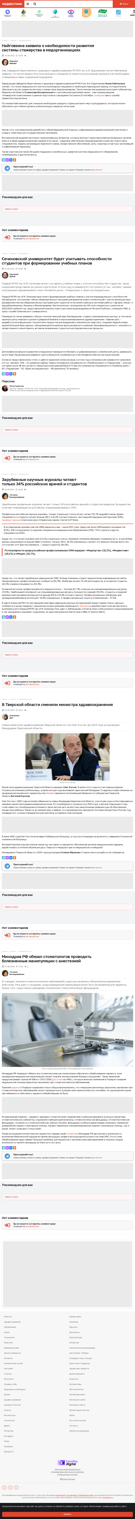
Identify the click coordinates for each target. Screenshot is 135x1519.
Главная (5, 40)
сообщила (99, 95)
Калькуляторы (75, 1337)
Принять (67, 1514)
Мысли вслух (10, 1415)
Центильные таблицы (79, 1353)
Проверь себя (10, 1384)
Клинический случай (13, 1363)
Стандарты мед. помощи (80, 1358)
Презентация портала (79, 1410)
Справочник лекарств (79, 1368)
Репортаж (8, 1431)
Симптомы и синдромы (79, 1363)
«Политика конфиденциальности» (67, 1469)
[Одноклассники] (14, 160)
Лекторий (8, 1368)
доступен (57, 1079)
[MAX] (7, 160)
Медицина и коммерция (14, 1389)
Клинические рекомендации (82, 1348)
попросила (72, 1133)
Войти (125, 4)
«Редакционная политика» (67, 1475)
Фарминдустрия (11, 1348)
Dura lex (7, 1410)
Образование (23, 253)
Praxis (6, 1441)
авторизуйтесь (32, 238)
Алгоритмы (74, 1343)
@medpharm (96, 170)
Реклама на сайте (77, 1400)
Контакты (73, 1426)
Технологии (9, 1337)
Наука (6, 1332)
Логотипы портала (77, 1420)
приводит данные (11, 520)
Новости (13, 40)
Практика (8, 1343)
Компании (73, 1322)
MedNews (8, 1446)
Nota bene (8, 1379)
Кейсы (72, 1415)
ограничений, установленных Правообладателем (74, 1495)
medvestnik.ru (107, 1497)
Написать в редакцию (79, 1431)
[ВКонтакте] (10, 160)
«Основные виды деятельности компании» (67, 1472)
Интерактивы (75, 1384)
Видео (7, 1426)
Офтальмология (76, 1389)
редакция (16, 1087)
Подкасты (73, 1379)
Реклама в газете (77, 1405)
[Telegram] (3, 160)
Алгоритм (8, 1358)
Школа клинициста (12, 1353)
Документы (74, 1332)
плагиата (84, 606)
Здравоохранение (25, 40)
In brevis (8, 1374)
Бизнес (7, 1394)
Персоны (8, 381)
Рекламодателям (77, 1394)
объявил (50, 793)
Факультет (9, 1452)
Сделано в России (12, 1405)
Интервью (8, 1436)
